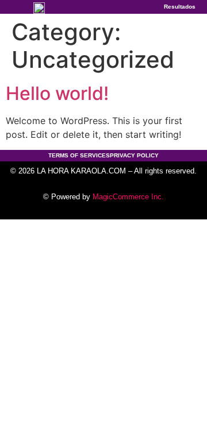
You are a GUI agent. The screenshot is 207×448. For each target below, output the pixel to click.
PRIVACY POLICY (134, 155)
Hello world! (57, 93)
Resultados (179, 6)
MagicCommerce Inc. (128, 196)
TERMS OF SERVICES (79, 155)
